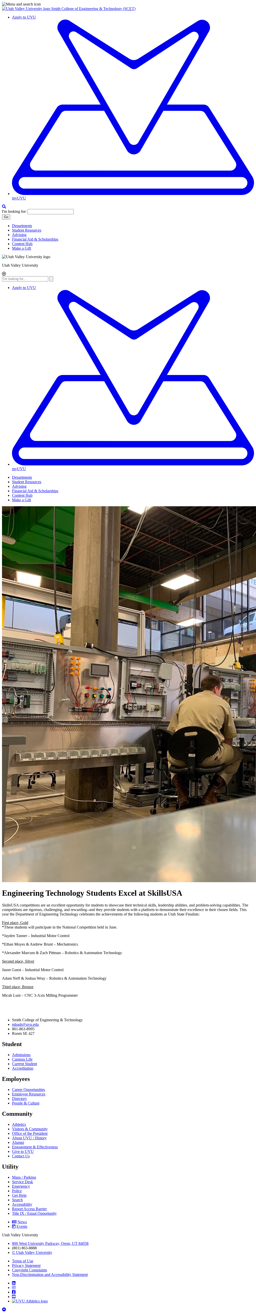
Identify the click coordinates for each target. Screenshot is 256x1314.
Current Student (24, 1064)
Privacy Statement (26, 1265)
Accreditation (22, 1068)
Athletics (19, 1124)
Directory (19, 1098)
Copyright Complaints (29, 1270)
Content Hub (22, 244)
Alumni (18, 1142)
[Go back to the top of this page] (4, 1309)
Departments (22, 226)
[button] (128, 4)
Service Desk (22, 1182)
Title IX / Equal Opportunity (34, 1213)
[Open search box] (4, 207)
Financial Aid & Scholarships (35, 239)
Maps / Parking (24, 1177)
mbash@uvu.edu (25, 1024)
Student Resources (26, 230)
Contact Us (21, 1156)
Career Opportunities (28, 1089)
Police (17, 1191)
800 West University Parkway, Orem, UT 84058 (50, 1243)
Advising (19, 235)
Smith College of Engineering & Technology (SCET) (93, 9)
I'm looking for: (14, 211)
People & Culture (26, 1103)
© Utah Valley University (32, 1252)
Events (21, 1226)
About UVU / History (29, 1138)
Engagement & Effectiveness (35, 1147)
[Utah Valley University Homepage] (26, 9)
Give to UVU (23, 1151)
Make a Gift (21, 248)
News (22, 1222)
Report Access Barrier (29, 1209)
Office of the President (30, 1133)
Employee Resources (28, 1094)
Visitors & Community (30, 1129)
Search (17, 1200)
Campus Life (22, 1059)
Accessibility (22, 1204)
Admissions (21, 1055)
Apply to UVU (24, 17)
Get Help (19, 1195)
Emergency (21, 1186)
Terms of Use (22, 1261)
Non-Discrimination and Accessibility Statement (50, 1274)
